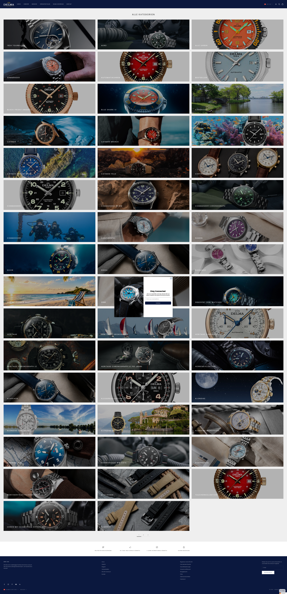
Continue (158, 303)
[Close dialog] (171, 278)
